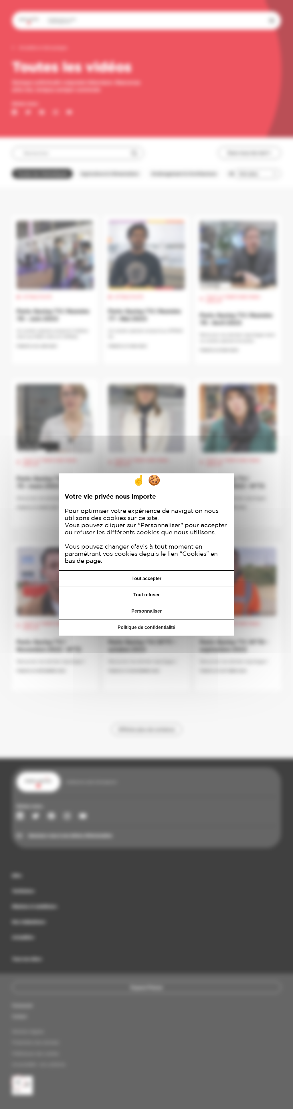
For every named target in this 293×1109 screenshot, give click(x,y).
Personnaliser (146, 611)
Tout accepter (146, 578)
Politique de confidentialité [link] (146, 627)
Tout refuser (146, 594)
